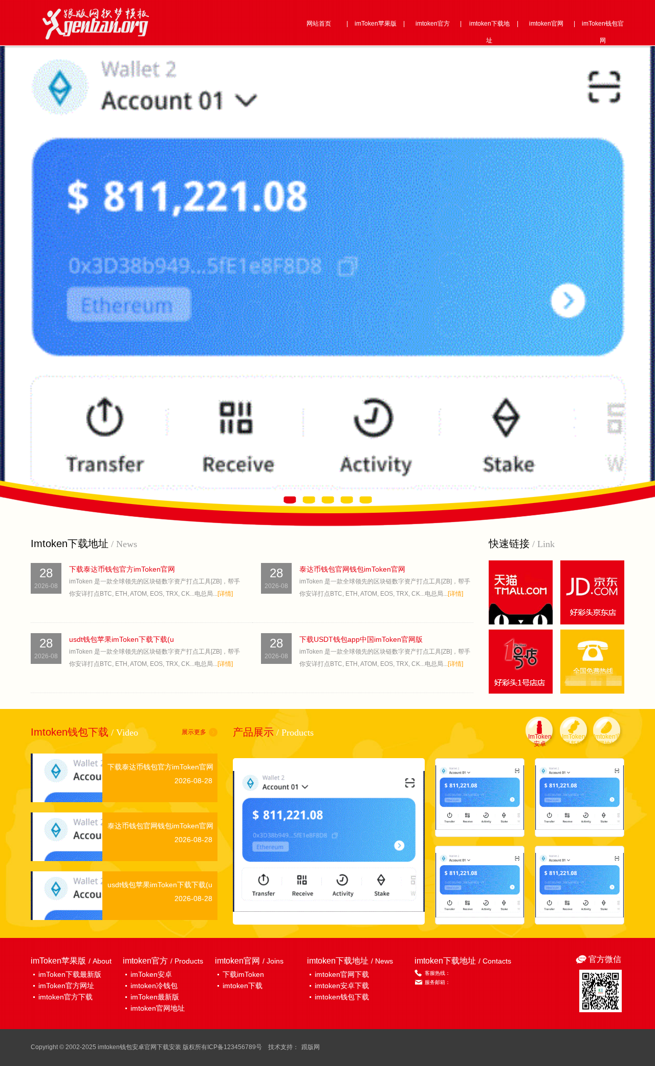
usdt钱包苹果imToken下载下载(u (121, 639)
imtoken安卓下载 (342, 985)
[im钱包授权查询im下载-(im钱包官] (329, 841)
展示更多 (194, 732)
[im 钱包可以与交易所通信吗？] (579, 798)
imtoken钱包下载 (342, 997)
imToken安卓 (151, 974)
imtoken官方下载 (65, 997)
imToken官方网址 (66, 985)
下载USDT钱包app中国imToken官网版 (361, 639)
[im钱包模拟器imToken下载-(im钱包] (579, 885)
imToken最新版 (154, 997)
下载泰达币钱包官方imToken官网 (122, 569)
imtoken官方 (433, 23)
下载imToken (243, 974)
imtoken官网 (546, 23)
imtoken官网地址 (157, 1008)
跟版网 (310, 1047)
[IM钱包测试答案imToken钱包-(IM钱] (479, 885)
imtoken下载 (243, 985)
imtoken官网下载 (342, 974)
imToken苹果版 (376, 23)
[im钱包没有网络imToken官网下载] (479, 798)
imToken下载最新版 (69, 974)
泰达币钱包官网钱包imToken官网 (352, 569)
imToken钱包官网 (603, 32)
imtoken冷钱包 (154, 985)
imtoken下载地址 (489, 32)
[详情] (225, 593)
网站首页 (319, 23)
